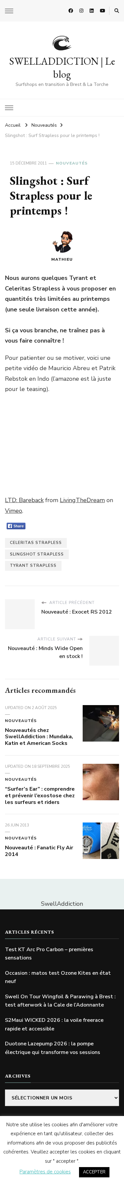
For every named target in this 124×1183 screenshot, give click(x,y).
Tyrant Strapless (33, 565)
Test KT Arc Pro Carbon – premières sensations (49, 954)
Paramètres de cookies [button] (45, 1171)
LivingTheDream (82, 500)
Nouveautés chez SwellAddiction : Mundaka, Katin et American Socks (39, 737)
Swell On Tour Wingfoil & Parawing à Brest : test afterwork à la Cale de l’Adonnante (60, 1001)
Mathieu (62, 259)
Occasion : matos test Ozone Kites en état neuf (58, 977)
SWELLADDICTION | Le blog (62, 68)
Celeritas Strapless (36, 542)
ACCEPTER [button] (94, 1172)
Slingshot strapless (37, 554)
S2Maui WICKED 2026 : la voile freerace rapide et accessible (54, 1024)
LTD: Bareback (24, 500)
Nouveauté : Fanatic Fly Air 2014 (39, 851)
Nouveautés (72, 163)
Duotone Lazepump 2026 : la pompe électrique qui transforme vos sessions (52, 1048)
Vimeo (13, 511)
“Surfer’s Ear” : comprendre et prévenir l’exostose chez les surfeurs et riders (40, 795)
